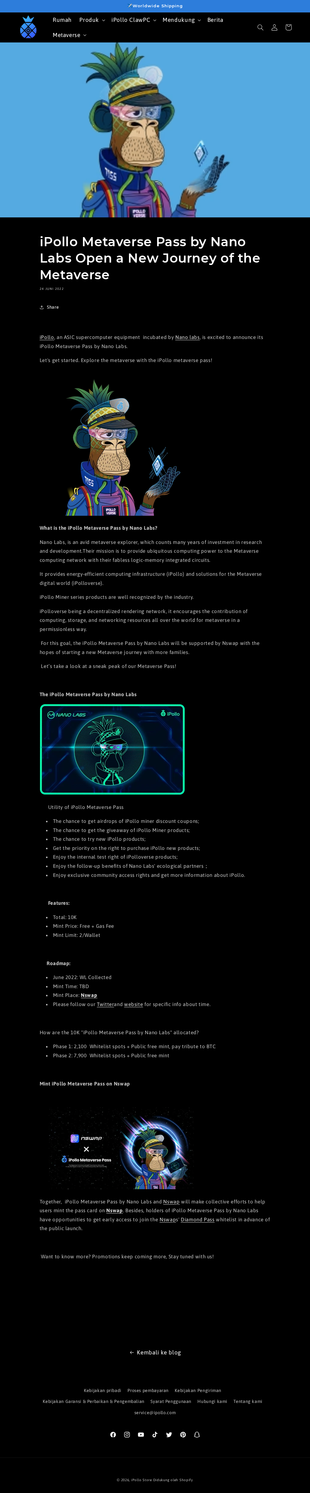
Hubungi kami (212, 1401)
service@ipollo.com (155, 1412)
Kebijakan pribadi (102, 1390)
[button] (92, 19)
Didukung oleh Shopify (173, 1480)
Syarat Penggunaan (170, 1401)
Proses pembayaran (148, 1390)
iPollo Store (141, 1480)
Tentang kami (247, 1401)
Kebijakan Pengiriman (198, 1390)
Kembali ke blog (159, 1352)
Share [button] (53, 307)
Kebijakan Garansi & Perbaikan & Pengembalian (93, 1401)
